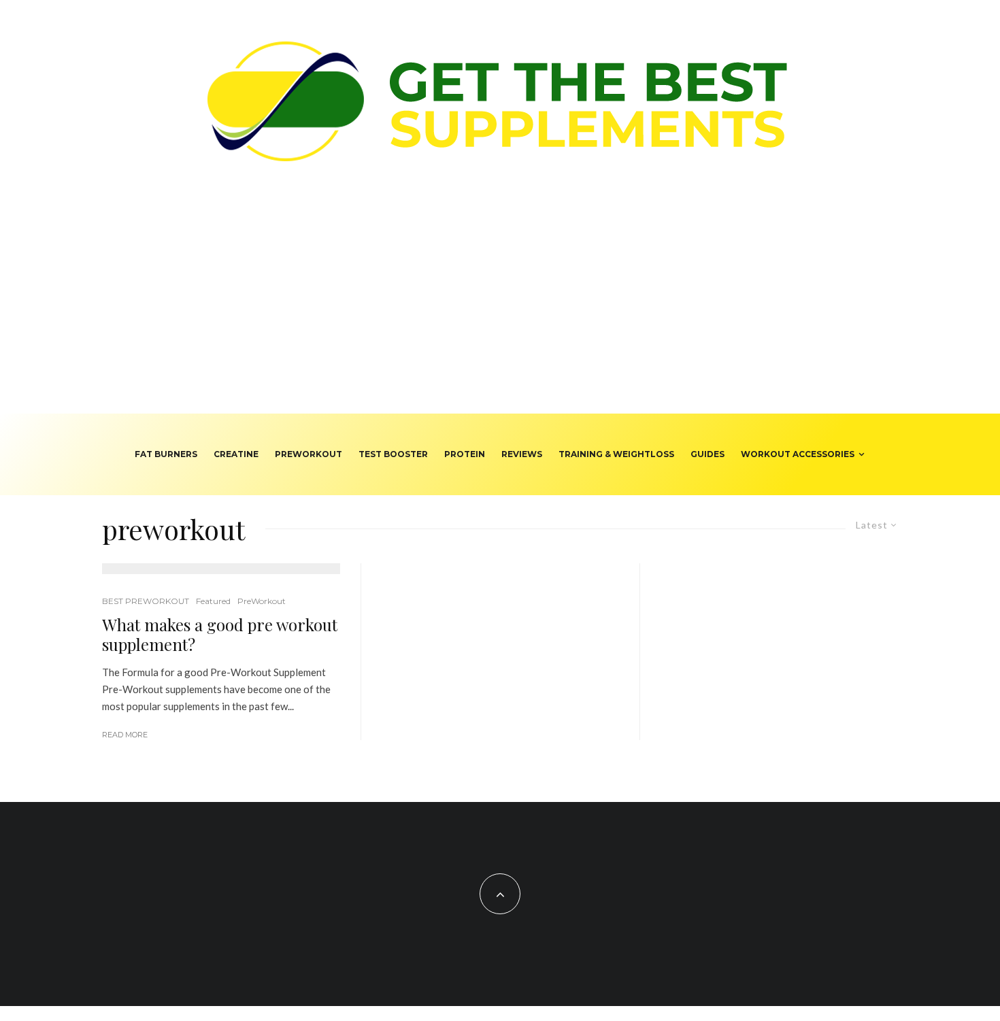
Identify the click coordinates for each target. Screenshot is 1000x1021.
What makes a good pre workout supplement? (219, 634)
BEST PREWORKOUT (145, 601)
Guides (707, 454)
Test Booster (393, 454)
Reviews (521, 454)
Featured (213, 601)
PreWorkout (308, 454)
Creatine (236, 454)
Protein (464, 454)
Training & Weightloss (616, 454)
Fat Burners (166, 454)
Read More (125, 734)
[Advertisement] (500, 311)
